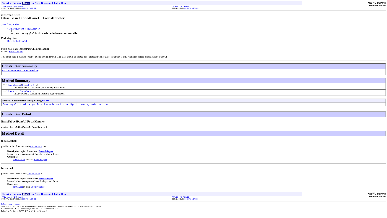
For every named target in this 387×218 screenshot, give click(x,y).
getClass (37, 104)
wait (93, 104)
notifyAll (71, 104)
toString (84, 104)
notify (60, 104)
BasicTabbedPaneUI (17, 41)
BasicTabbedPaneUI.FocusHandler (20, 70)
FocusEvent (28, 85)
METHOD (33, 8)
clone (5, 104)
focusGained (14, 85)
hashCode (49, 104)
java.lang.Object (11, 24)
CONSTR (25, 8)
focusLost (13, 91)
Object (45, 100)
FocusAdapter (16, 51)
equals (14, 104)
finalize (25, 104)
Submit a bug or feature (10, 204)
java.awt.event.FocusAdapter (23, 29)
